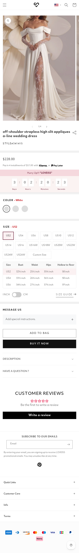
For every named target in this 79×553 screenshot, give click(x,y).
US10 (58, 235)
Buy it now (39, 343)
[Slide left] (32, 127)
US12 (71, 235)
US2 (8, 235)
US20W (58, 245)
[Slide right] (47, 127)
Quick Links (10, 482)
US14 (8, 245)
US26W (21, 255)
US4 (21, 235)
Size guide (64, 294)
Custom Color (24, 208)
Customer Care (12, 494)
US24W (8, 255)
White (6, 208)
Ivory (15, 208)
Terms (7, 516)
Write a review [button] (39, 415)
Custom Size (39, 255)
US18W (46, 245)
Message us (12, 310)
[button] (5, 5)
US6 (33, 235)
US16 (21, 245)
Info (6, 505)
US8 (46, 235)
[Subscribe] (68, 444)
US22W (71, 245)
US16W (33, 245)
